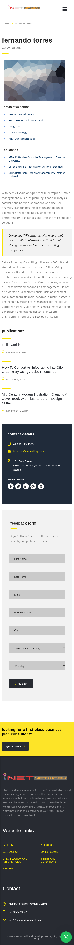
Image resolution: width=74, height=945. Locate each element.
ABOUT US (47, 845)
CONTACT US (11, 851)
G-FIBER (8, 845)
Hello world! (11, 345)
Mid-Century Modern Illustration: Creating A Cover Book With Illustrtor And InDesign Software (34, 399)
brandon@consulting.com (28, 451)
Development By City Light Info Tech (50, 938)
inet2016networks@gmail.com (25, 920)
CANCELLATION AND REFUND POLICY (15, 860)
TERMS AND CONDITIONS (48, 860)
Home (6, 23)
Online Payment (49, 851)
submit (22, 683)
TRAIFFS (8, 868)
